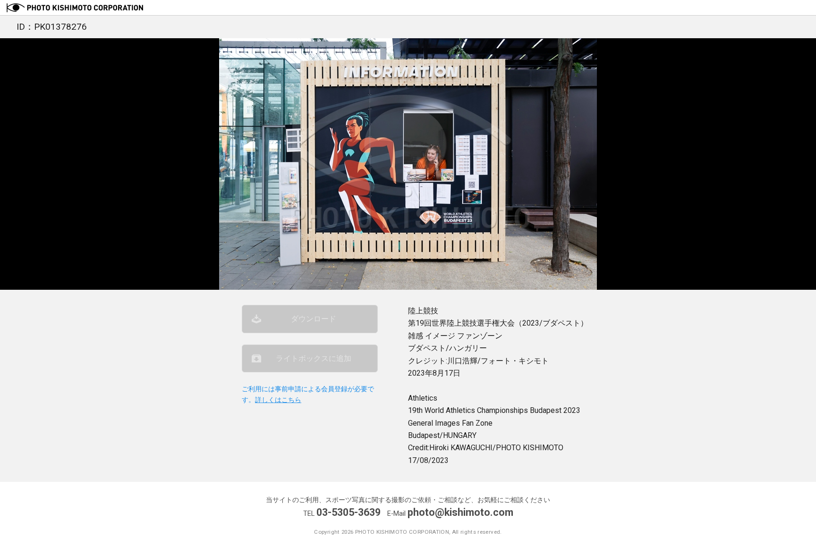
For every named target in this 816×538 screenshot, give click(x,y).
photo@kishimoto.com (460, 512)
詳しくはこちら (278, 400)
